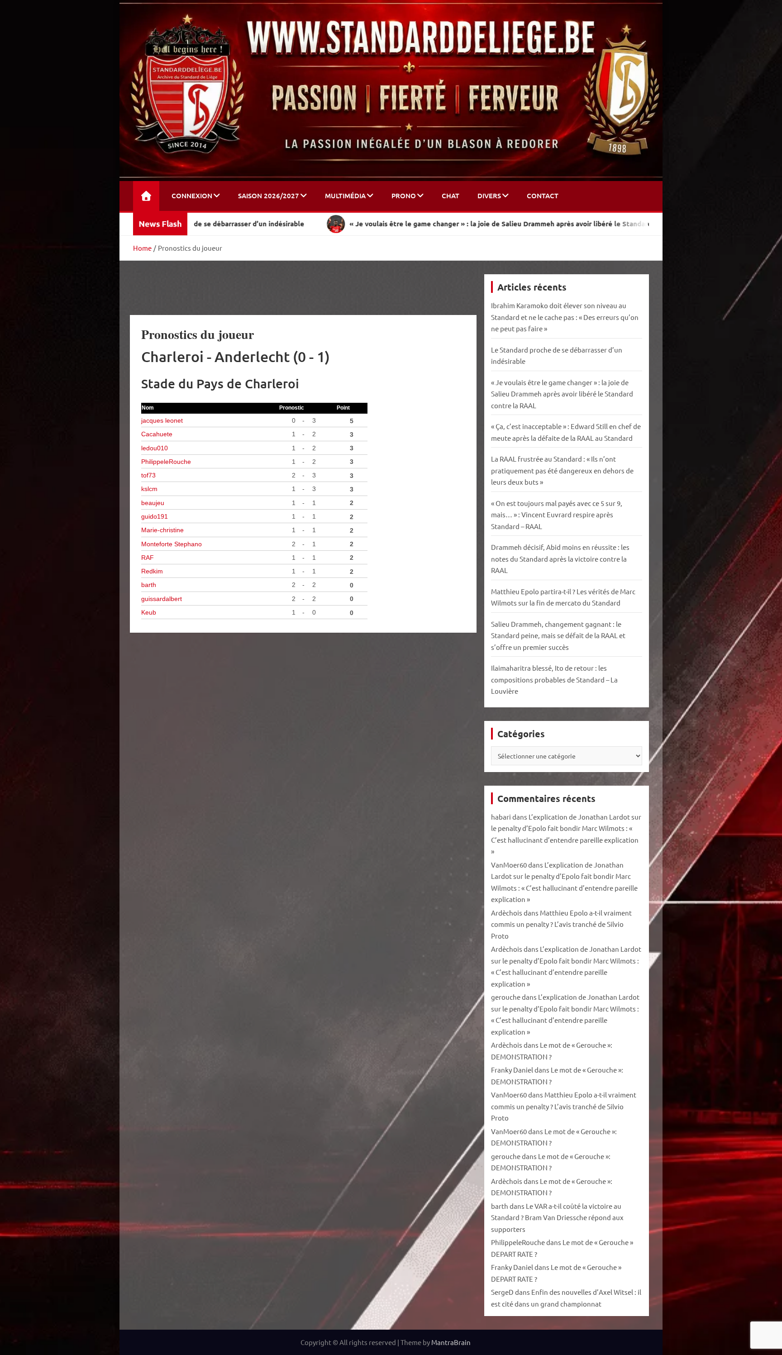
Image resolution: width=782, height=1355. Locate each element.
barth (148, 585)
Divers (489, 195)
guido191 (154, 516)
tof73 (148, 475)
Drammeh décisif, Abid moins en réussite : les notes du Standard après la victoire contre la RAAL (560, 558)
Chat (450, 195)
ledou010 (154, 448)
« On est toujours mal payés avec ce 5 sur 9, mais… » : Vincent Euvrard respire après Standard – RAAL (556, 514)
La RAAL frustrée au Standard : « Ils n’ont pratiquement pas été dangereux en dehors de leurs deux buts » (562, 470)
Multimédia (345, 195)
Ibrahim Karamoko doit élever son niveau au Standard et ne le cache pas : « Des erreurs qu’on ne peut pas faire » (565, 317)
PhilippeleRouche (166, 461)
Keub (148, 612)
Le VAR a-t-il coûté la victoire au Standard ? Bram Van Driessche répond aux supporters (557, 1217)
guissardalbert (161, 599)
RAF (147, 557)
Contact (542, 195)
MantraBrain (451, 1342)
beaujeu (152, 503)
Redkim (152, 571)
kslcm (149, 489)
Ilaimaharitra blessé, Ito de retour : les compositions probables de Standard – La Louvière (554, 679)
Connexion (192, 195)
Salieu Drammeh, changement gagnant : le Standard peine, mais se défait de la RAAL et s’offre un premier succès (558, 635)
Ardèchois (506, 912)
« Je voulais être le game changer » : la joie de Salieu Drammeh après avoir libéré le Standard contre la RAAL (562, 394)
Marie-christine (162, 530)
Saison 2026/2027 (268, 195)
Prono (403, 195)
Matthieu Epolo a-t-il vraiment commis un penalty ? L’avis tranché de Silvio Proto (561, 924)
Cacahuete (156, 434)
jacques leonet (162, 420)
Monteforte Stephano (171, 544)
